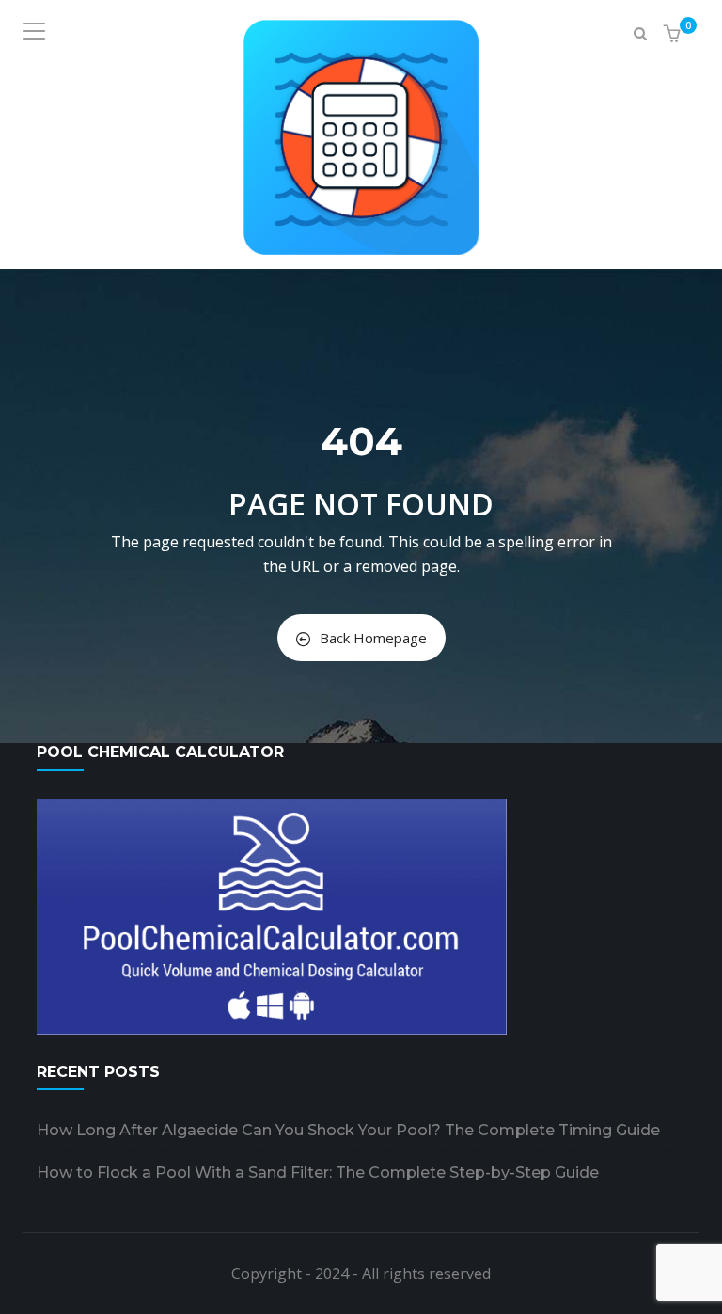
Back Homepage (373, 637)
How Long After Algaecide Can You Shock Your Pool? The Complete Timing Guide (348, 1130)
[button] (674, 34)
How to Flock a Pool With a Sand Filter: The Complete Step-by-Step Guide (318, 1172)
